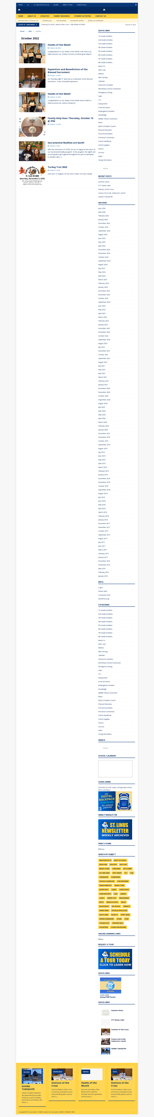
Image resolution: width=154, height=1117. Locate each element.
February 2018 (103, 516)
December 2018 (104, 478)
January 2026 (103, 219)
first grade (117, 873)
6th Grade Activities (105, 55)
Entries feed (102, 591)
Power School (82, 5)
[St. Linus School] (35, 10)
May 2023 (102, 309)
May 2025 (102, 242)
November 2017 (104, 527)
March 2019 (102, 467)
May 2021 (102, 370)
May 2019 (102, 460)
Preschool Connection (106, 137)
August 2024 (102, 264)
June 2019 (102, 456)
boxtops (113, 864)
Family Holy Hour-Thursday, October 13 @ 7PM (70, 120)
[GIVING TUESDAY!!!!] (105, 1053)
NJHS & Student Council (107, 126)
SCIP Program (61, 20)
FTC (99, 100)
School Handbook (104, 141)
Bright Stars (104, 869)
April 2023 (102, 313)
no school (116, 906)
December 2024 (104, 249)
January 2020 (103, 430)
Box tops (123, 864)
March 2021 (102, 377)
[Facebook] (136, 5)
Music (100, 122)
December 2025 (104, 223)
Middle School (112, 902)
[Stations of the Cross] (105, 1034)
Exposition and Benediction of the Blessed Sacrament (68, 71)
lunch (101, 898)
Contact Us (100, 16)
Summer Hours (103, 182)
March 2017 (102, 550)
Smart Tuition (67, 5)
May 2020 (102, 415)
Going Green (102, 104)
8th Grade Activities (105, 62)
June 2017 (102, 546)
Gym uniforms (122, 881)
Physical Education (105, 130)
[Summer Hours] (105, 1015)
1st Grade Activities (105, 36)
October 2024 (103, 257)
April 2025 (102, 246)
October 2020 (103, 396)
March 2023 (102, 317)
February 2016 (103, 572)
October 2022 (103, 336)
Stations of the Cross (106, 189)
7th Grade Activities (105, 59)
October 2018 (103, 486)
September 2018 (104, 490)
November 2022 (104, 332)
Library (123, 894)
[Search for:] (116, 168)
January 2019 (103, 475)
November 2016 (104, 565)
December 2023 (104, 291)
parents (126, 906)
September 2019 (104, 445)
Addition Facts (105, 860)
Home (20, 16)
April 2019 (102, 463)
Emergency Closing (105, 92)
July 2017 (101, 542)
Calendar (101, 81)
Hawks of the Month (89, 1084)
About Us (32, 16)
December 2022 (104, 328)
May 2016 (102, 568)
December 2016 (104, 561)
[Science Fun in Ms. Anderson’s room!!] (105, 1043)
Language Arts (105, 894)
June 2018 (102, 501)
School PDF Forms (108, 997)
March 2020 (102, 422)
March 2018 (102, 512)
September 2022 (104, 340)
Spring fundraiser (106, 919)
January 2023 (103, 325)
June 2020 (102, 411)
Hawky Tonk (119, 885)
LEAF (115, 894)
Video (100, 156)
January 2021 (103, 385)
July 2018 (101, 497)
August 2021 (102, 362)
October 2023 (103, 298)
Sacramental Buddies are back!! (66, 142)
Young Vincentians (105, 160)
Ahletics (101, 74)
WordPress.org (103, 599)
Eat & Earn (127, 869)
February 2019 (103, 471)
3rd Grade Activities (105, 44)
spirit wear (125, 915)
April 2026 (102, 212)
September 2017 (104, 535)
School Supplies (104, 145)
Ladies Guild (124, 890)
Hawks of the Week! (59, 44)
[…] (61, 157)
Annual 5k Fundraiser (95, 20)
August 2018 (102, 493)
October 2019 (103, 441)
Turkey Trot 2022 (57, 167)
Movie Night (104, 906)
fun (131, 873)
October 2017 (103, 531)
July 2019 (101, 452)
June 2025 (102, 238)
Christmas (116, 869)
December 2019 (104, 433)
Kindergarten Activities (106, 111)
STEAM (119, 919)
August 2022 (102, 343)
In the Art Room (104, 107)
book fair (103, 864)
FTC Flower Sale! (104, 185)
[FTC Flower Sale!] (105, 1024)
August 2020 (102, 403)
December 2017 (104, 523)
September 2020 (104, 400)
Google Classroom (106, 881)
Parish (20, 5)
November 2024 (104, 253)
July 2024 (101, 268)
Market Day (111, 898)
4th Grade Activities (105, 47)
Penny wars (104, 910)
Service (100, 149)
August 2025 (102, 234)
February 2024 (103, 283)
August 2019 (102, 448)
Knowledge (102, 115)
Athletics (44, 16)
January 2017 (103, 557)
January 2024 (103, 287)
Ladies (113, 890)
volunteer (103, 927)
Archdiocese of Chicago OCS (28, 20)
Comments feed (104, 595)
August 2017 (102, 538)
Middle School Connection (107, 119)
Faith (100, 96)
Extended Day (47, 20)
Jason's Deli (103, 890)
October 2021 (103, 355)
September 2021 (104, 358)
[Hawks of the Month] (91, 1079)
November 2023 (104, 295)
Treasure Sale (117, 923)
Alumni (56, 5)
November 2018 (104, 482)
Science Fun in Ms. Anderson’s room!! (111, 193)
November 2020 (104, 392)
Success (101, 152)
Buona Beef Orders (77, 20)
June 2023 (102, 306)
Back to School (120, 860)
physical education (119, 910)
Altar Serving (102, 77)
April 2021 (102, 373)
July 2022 (101, 347)
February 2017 (103, 553)
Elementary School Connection (109, 89)
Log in (100, 587)
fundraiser (103, 877)
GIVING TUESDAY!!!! (105, 197)
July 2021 (101, 366)
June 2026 (102, 208)
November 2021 (104, 351)
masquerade (124, 898)
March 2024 (102, 279)
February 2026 (103, 216)
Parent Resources (62, 16)
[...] (27, 1102)
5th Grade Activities (105, 51)
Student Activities (82, 16)
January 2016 (103, 576)
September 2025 (104, 231)
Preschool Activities (105, 134)
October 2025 (103, 227)
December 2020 (104, 388)
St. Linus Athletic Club (41, 5)
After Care (102, 70)
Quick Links (103, 915)
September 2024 (104, 261)
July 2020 (101, 407)
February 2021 (103, 381)
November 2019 (104, 437)
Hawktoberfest (105, 885)
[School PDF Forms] (110, 985)
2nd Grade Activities (105, 40)
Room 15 (114, 915)
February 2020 (103, 426)
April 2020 (102, 418)
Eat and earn (104, 873)
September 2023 (104, 302)
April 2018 (102, 508)
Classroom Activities (105, 85)
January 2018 (103, 520)
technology (104, 923)
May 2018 (102, 505)
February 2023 (103, 321)
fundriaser (115, 877)
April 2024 (102, 276)
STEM (126, 919)
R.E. (28, 5)
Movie (123, 902)
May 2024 (102, 272)
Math (101, 902)
